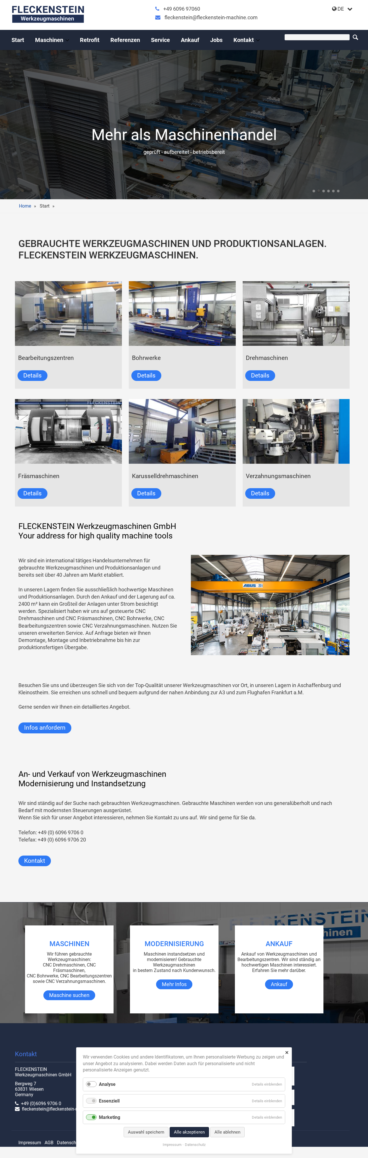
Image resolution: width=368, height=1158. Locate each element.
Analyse (107, 1084)
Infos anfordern (45, 727)
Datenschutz (70, 1142)
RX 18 (318, 191)
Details (32, 375)
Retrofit (89, 40)
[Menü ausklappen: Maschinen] (67, 40)
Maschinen (49, 40)
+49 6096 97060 (181, 9)
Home (25, 206)
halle (314, 191)
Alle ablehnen (227, 1132)
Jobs (216, 40)
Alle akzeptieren (189, 1132)
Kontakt (243, 40)
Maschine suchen (69, 995)
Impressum (29, 1142)
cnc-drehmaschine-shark (338, 191)
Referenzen (125, 40)
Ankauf (190, 40)
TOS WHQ (333, 191)
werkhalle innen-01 (328, 191)
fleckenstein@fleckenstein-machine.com (211, 17)
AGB (49, 1142)
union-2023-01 (323, 191)
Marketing (109, 1117)
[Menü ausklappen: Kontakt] (257, 40)
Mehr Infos (174, 984)
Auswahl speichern (146, 1132)
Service (160, 40)
